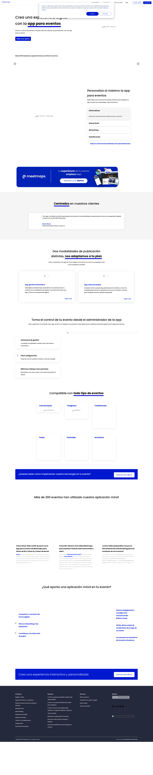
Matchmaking (19, 711)
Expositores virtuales (21, 714)
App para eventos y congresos (24, 700)
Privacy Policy (134, 739)
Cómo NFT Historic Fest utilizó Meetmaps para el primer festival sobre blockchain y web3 (76, 548)
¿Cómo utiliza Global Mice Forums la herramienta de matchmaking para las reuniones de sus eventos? (118, 548)
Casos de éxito (118, 2)
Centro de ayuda (85, 706)
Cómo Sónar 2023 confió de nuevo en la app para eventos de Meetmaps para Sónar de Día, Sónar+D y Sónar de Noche (32, 548)
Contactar (147, 3)
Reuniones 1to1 (19, 708)
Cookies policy (126, 739)
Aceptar (92, 14)
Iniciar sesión (137, 3)
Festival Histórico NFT (74, 554)
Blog (127, 2)
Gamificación (19, 723)
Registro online (19, 697)
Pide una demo (23, 39)
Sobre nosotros (84, 697)
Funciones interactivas (21, 726)
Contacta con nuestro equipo (88, 700)
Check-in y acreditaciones (23, 720)
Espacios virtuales (20, 717)
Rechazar (105, 14)
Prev (14, 63)
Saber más (68, 299)
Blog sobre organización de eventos (58, 716)
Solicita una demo (124, 475)
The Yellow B (68, 556)
